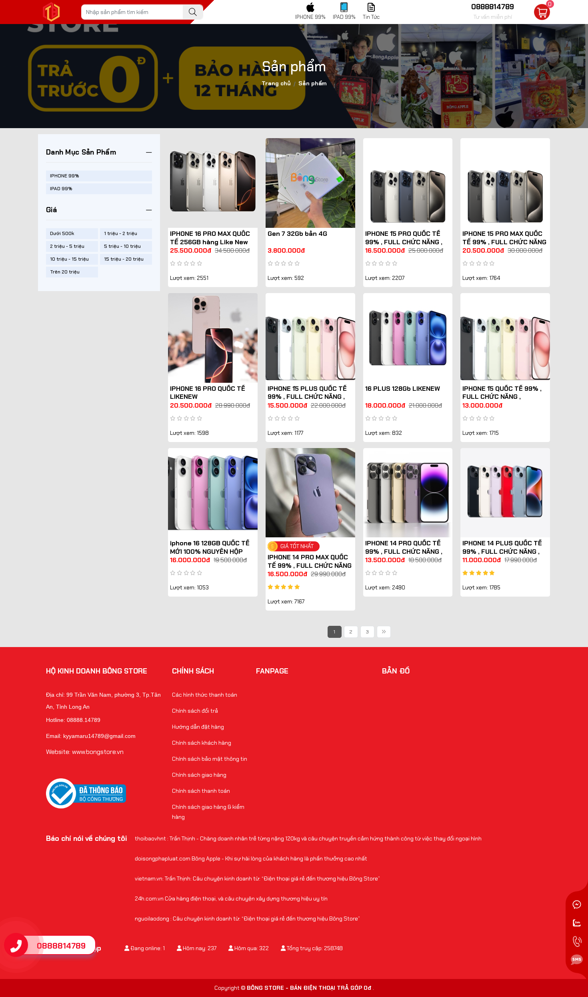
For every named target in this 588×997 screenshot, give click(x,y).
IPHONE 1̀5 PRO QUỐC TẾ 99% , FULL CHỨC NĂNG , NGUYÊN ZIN (403, 242)
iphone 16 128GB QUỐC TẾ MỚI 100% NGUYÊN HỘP (210, 547)
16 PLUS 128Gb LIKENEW (402, 388)
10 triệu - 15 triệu (69, 259)
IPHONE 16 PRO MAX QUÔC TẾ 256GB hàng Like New (210, 237)
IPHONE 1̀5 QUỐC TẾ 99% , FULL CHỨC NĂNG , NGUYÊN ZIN (502, 397)
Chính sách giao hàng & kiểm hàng (208, 811)
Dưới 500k (62, 233)
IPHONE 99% (64, 176)
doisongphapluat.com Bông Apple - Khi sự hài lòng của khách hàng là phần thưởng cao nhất (251, 858)
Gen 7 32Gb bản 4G (297, 233)
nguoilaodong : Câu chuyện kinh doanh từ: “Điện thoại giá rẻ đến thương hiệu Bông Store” (247, 918)
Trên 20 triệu (65, 272)
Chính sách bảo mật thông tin (209, 758)
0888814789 (61, 946)
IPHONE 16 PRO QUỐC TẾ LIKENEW (207, 392)
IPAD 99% (61, 188)
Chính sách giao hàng (199, 774)
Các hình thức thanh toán (204, 694)
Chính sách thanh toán (201, 790)
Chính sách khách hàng (201, 742)
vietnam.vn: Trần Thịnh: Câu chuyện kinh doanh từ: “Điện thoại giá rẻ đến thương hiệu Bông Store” (257, 878)
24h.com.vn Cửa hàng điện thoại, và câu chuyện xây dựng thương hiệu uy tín (231, 898)
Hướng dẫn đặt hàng (198, 726)
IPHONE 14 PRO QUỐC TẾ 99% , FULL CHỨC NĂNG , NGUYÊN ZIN (403, 551)
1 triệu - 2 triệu (120, 233)
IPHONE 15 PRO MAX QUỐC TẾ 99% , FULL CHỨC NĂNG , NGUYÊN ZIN (504, 242)
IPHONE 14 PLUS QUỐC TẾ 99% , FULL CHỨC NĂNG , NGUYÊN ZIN (502, 551)
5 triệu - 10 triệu (122, 246)
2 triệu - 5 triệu (67, 246)
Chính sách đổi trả (195, 710)
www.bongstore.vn (98, 752)
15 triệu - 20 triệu (124, 259)
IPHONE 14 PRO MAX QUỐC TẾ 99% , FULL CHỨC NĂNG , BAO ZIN (310, 565)
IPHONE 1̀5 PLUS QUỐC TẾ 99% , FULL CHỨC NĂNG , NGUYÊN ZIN (307, 397)
